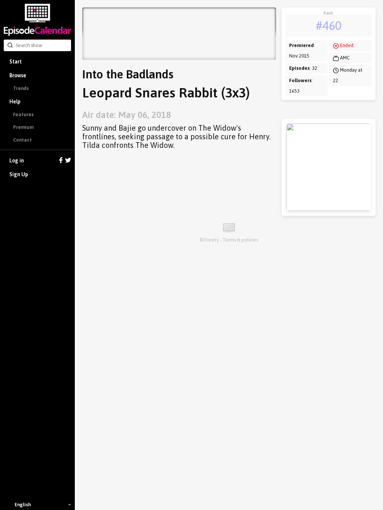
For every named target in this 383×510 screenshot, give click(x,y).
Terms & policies (240, 240)
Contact (22, 140)
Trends (21, 88)
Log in (16, 161)
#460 (328, 25)
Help (15, 102)
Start (15, 62)
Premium (23, 127)
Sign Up (18, 174)
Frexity (212, 240)
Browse (17, 75)
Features (23, 114)
